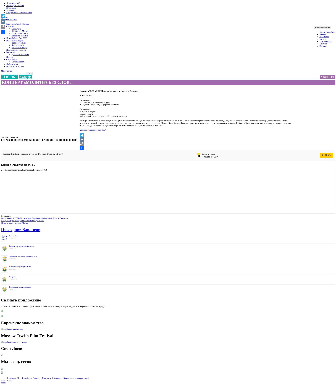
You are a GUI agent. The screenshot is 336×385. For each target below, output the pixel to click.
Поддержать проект (15, 66)
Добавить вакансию (20, 55)
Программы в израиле (16, 50)
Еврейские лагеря (19, 47)
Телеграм (10, 10)
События (10, 26)
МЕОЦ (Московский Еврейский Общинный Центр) (46, 140)
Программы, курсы (14, 40)
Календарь (16, 29)
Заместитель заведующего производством (23, 256)
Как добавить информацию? (19, 13)
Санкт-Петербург (327, 32)
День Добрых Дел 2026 (16, 38)
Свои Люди (11, 59)
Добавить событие (20, 36)
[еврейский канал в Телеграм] (2, 369)
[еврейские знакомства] (12, 329)
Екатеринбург (325, 41)
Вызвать (326, 155)
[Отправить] (186, 148)
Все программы (19, 43)
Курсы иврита (18, 45)
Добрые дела (12, 64)
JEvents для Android (15, 5)
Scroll (3, 383)
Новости (10, 57)
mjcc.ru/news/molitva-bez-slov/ (93, 130)
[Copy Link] (186, 144)
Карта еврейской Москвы (17, 24)
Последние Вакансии (20, 229)
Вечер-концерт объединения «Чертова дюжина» (22, 221)
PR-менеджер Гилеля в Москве (15, 223)
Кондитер (12, 277)
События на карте (20, 33)
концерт (328, 76)
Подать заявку (18, 62)
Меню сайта (6, 71)
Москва (322, 34)
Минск (322, 39)
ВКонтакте (11, 8)
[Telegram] (186, 135)
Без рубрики (8, 140)
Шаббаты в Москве (20, 31)
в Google (25, 77)
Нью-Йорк (324, 37)
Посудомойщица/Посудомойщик (20, 267)
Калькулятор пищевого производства (21, 246)
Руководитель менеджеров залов (20, 287)
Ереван (322, 46)
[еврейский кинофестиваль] (14, 342)
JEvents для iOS (13, 3)
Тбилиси (323, 44)
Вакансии (10, 52)
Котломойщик (14, 236)
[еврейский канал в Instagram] (2, 373)
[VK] (186, 139)
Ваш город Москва (322, 27)
